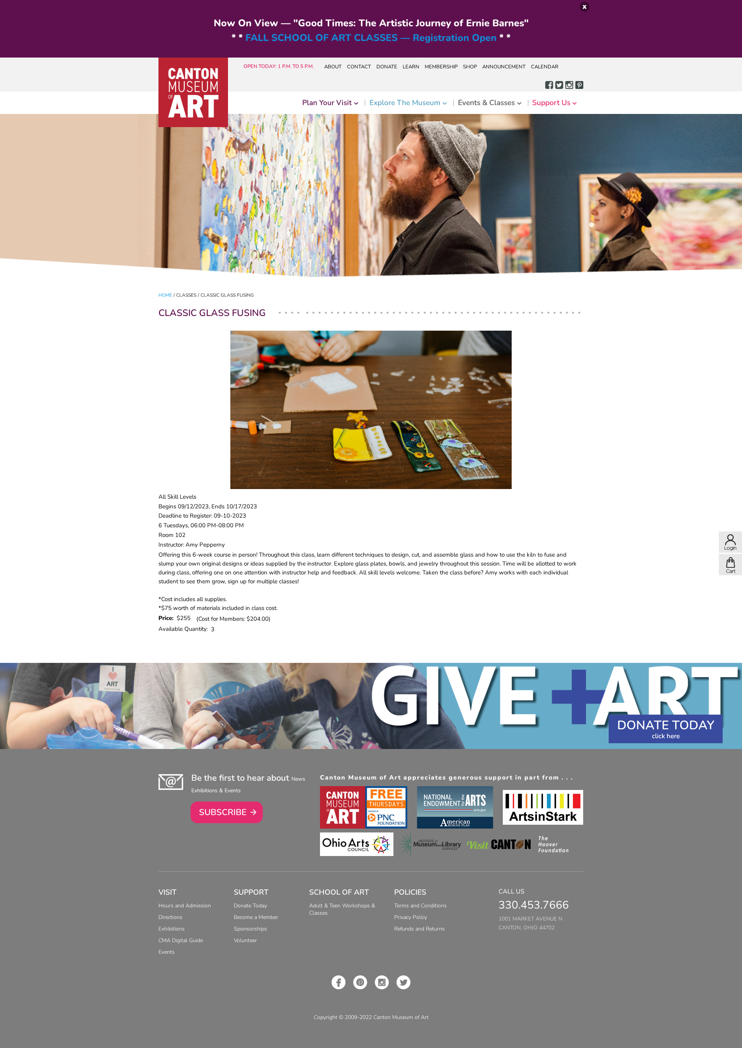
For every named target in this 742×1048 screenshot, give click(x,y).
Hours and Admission (184, 905)
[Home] (193, 92)
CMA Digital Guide (180, 940)
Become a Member (256, 917)
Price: (167, 618)
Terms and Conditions (420, 905)
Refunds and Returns (419, 928)
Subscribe (223, 812)
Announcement (504, 66)
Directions (170, 917)
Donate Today (665, 725)
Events (166, 952)
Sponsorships (250, 928)
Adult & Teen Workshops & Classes (342, 909)
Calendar (544, 66)
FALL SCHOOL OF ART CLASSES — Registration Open (371, 37)
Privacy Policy (410, 917)
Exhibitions (171, 928)
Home (165, 295)
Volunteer (245, 940)
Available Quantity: (184, 629)
